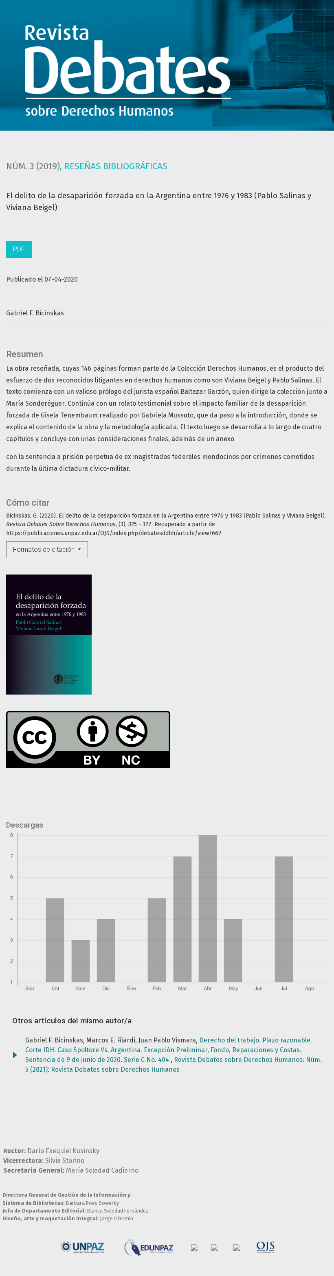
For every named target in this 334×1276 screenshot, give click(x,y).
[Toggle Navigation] (310, 71)
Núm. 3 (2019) (33, 166)
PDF (19, 249)
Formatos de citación (44, 549)
